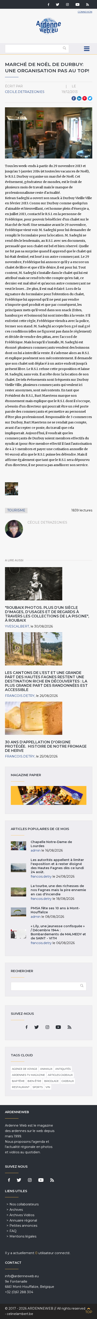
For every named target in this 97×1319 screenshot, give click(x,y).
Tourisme (16, 510)
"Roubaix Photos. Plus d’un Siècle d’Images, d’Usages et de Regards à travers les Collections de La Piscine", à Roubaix (47, 614)
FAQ (12, 1231)
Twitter (90, 98)
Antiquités (63, 1068)
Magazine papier (48, 795)
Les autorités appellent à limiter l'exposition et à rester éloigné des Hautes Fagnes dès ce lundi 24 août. (57, 866)
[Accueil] (48, 34)
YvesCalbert (17, 626)
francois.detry (20, 696)
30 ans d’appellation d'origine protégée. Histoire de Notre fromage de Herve (46, 746)
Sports (37, 1087)
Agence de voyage (24, 1068)
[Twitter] (58, 5)
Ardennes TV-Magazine (28, 1075)
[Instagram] (67, 5)
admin (36, 850)
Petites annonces (23, 1226)
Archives (16, 1210)
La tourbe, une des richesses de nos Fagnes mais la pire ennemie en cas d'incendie (58, 890)
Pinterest (84, 98)
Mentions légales (22, 1236)
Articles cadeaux (60, 1075)
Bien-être (34, 1081)
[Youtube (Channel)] (77, 5)
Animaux (46, 1068)
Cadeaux (68, 1081)
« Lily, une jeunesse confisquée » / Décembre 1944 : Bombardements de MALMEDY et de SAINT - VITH (58, 932)
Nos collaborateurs (24, 1204)
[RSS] (87, 5)
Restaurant (21, 1087)
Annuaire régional (23, 1220)
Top (88, 1312)
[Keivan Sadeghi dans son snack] (11, 488)
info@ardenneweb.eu (22, 1276)
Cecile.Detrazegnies (24, 92)
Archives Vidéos (21, 1215)
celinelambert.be (20, 1314)
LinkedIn (79, 98)
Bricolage (51, 1081)
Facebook (74, 98)
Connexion (85, 11)
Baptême (18, 1081)
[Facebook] (48, 5)
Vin (48, 1087)
